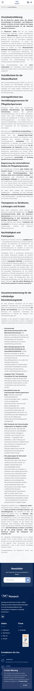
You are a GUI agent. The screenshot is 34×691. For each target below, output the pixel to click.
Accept (25, 685)
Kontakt (5, 638)
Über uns (5, 636)
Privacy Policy (23, 681)
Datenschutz (6, 633)
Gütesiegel (23, 630)
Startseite (3, 7)
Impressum (6, 630)
